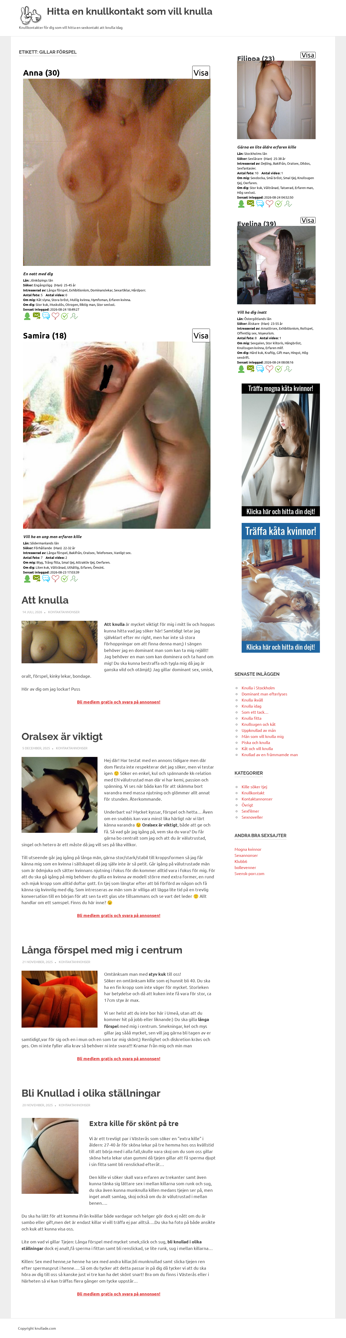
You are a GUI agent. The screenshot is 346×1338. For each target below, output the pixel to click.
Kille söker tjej (254, 786)
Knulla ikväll (252, 699)
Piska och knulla (256, 742)
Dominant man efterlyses (264, 693)
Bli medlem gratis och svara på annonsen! (118, 702)
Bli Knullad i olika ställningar (91, 1093)
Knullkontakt (253, 792)
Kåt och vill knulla (257, 748)
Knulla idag (251, 705)
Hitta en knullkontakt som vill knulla (130, 11)
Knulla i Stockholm (258, 687)
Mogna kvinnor (248, 849)
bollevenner (245, 867)
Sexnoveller (252, 816)
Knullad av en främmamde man (270, 754)
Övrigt (247, 804)
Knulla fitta (251, 717)
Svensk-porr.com (249, 873)
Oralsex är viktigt (62, 736)
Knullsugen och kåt (259, 724)
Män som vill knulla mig (263, 736)
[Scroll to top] (337, 1329)
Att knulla (45, 600)
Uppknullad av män (259, 730)
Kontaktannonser (64, 612)
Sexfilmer (250, 810)
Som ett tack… (255, 711)
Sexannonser (246, 855)
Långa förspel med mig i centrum (102, 950)
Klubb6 (241, 861)
